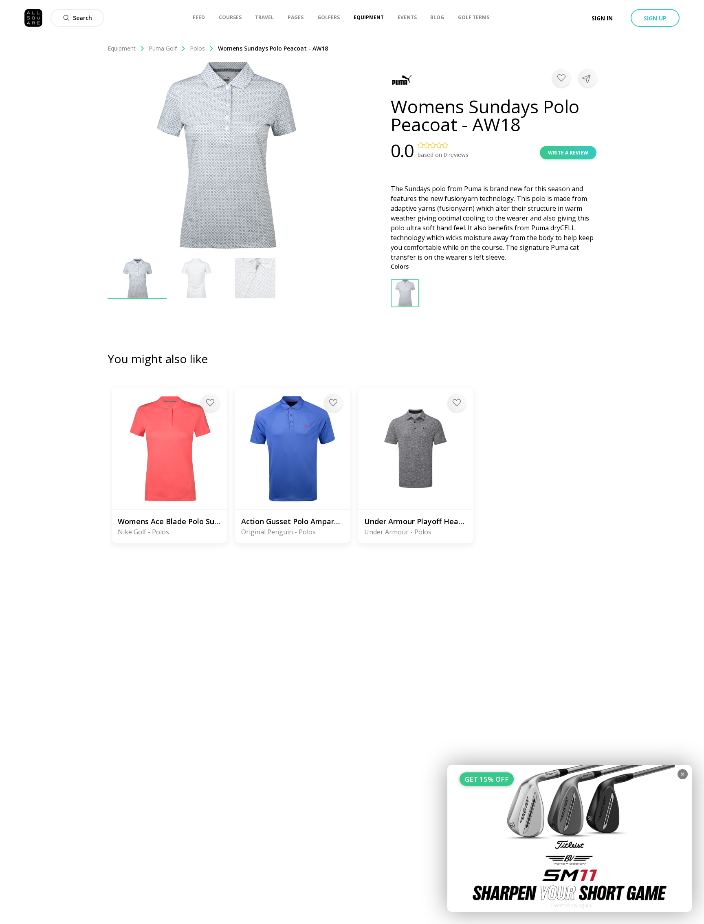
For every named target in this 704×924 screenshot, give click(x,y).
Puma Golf (163, 48)
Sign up (655, 18)
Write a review (568, 152)
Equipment (122, 48)
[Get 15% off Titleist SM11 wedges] (569, 838)
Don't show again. (571, 905)
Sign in (602, 18)
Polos (197, 48)
